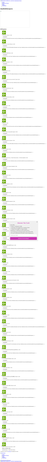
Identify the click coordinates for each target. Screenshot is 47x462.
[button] (23, 223)
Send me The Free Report (23, 238)
